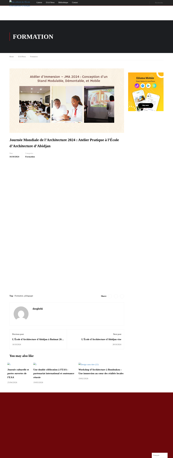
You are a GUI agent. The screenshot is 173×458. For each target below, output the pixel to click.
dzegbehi (38, 308)
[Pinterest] (122, 296)
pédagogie (28, 296)
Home (11, 57)
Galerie (39, 2)
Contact (75, 2)
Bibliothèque (63, 2)
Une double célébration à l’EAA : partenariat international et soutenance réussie (53, 373)
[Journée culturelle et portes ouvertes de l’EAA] (9, 364)
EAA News (50, 2)
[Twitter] (116, 296)
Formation (34, 57)
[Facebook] (110, 296)
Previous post (18, 334)
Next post (117, 334)
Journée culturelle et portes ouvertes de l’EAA (18, 373)
